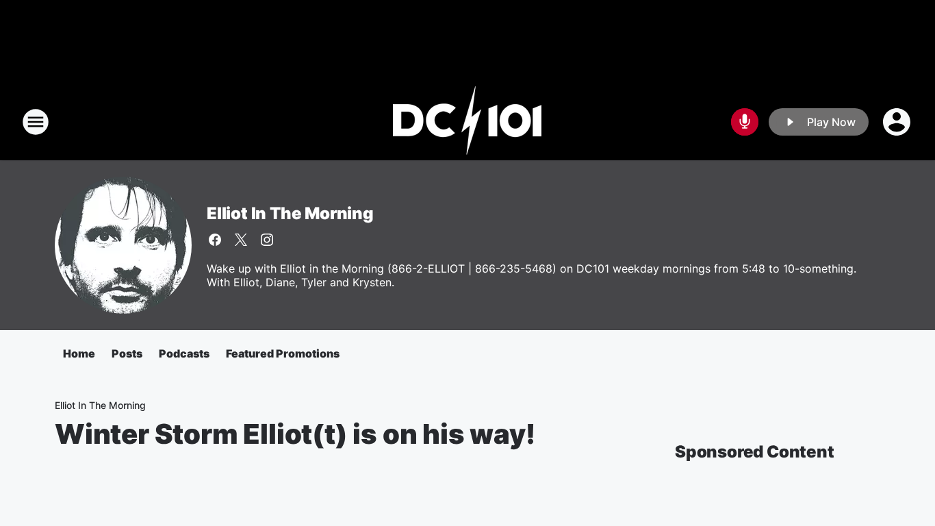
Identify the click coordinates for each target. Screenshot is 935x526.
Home (79, 353)
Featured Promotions (283, 353)
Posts (127, 353)
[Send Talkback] (744, 122)
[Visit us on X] (241, 239)
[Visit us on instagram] (267, 239)
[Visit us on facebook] (215, 239)
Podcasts (184, 353)
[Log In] (898, 122)
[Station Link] (467, 122)
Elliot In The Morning (290, 213)
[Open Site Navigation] (35, 122)
